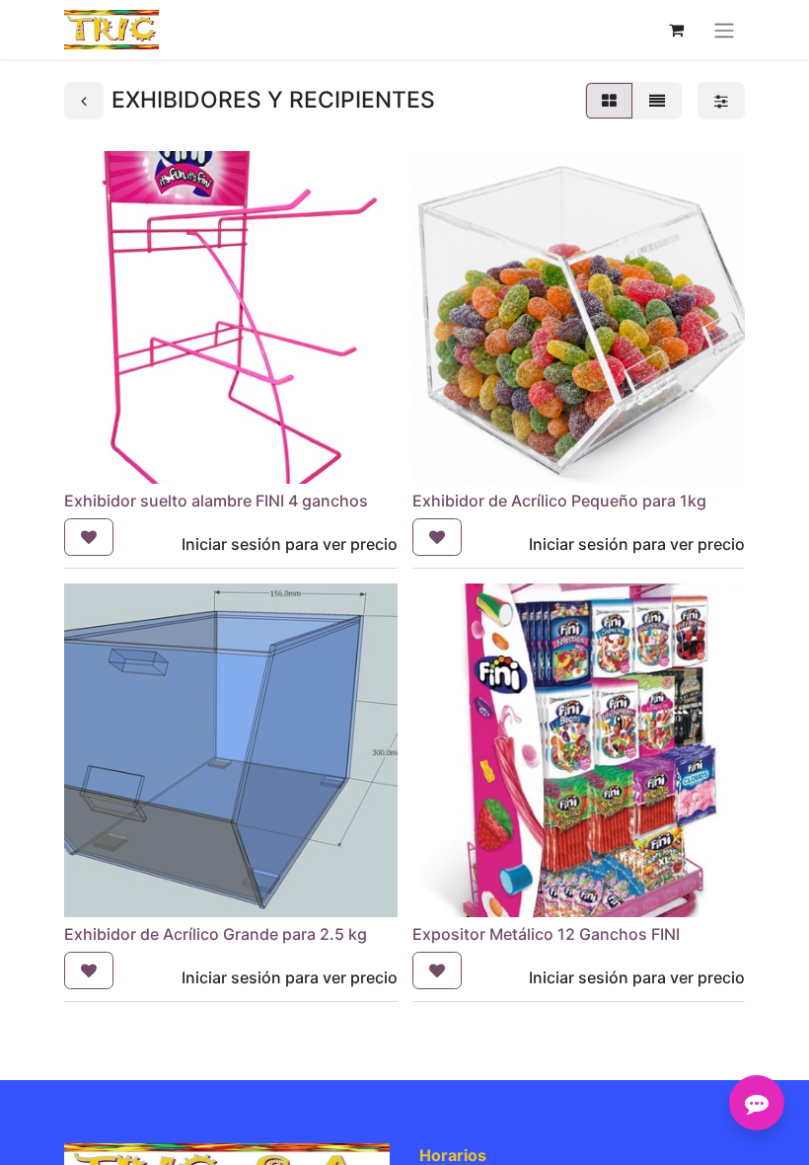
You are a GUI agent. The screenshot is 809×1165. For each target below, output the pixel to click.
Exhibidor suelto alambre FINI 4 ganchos (216, 500)
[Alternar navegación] (724, 29)
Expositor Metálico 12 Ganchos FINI (546, 934)
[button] (88, 537)
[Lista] (657, 100)
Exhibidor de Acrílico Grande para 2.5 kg (215, 934)
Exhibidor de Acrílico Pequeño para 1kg (559, 500)
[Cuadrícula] (609, 100)
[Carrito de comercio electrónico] (676, 29)
